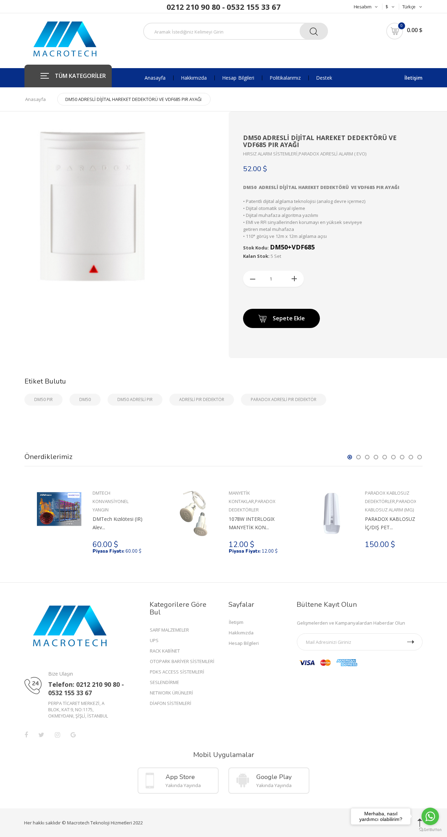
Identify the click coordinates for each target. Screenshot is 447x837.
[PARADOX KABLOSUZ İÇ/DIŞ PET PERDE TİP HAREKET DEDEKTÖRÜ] (331, 513)
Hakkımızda (194, 77)
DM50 (85, 399)
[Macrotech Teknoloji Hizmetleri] (65, 39)
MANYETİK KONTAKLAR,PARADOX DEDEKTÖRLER (252, 501)
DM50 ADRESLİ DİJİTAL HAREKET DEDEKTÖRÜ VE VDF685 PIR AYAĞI (133, 99)
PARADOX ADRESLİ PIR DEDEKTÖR (283, 399)
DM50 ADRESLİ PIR (135, 399)
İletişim (413, 77)
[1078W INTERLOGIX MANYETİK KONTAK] (195, 513)
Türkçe (409, 6)
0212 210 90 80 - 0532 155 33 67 (224, 6)
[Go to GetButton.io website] (430, 830)
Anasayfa (155, 77)
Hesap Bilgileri (238, 77)
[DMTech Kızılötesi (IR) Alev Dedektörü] (59, 508)
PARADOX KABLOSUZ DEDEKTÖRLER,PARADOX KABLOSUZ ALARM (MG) (390, 501)
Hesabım (363, 6)
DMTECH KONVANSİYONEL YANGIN (111, 501)
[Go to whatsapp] (430, 816)
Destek (324, 77)
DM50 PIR (43, 399)
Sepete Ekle (289, 318)
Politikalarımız (285, 77)
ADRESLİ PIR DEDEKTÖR (201, 399)
